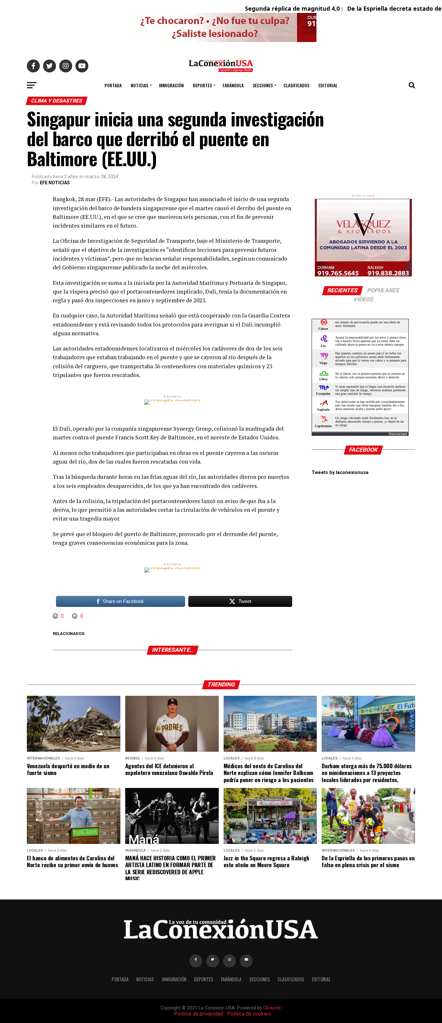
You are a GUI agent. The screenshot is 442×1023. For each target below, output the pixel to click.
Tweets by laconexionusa (340, 472)
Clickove (272, 1008)
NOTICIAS (139, 85)
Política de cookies (249, 1014)
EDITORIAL (327, 85)
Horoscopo (398, 434)
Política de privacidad (198, 1014)
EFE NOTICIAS (55, 182)
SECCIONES (263, 85)
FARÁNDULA (233, 85)
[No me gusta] (75, 616)
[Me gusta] (56, 616)
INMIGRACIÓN (171, 85)
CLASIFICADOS (296, 85)
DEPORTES (202, 85)
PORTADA (113, 85)
